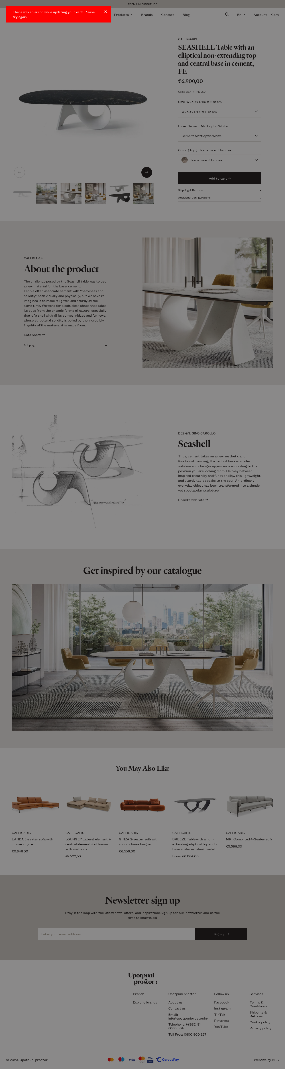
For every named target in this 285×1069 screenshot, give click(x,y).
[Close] (105, 11)
